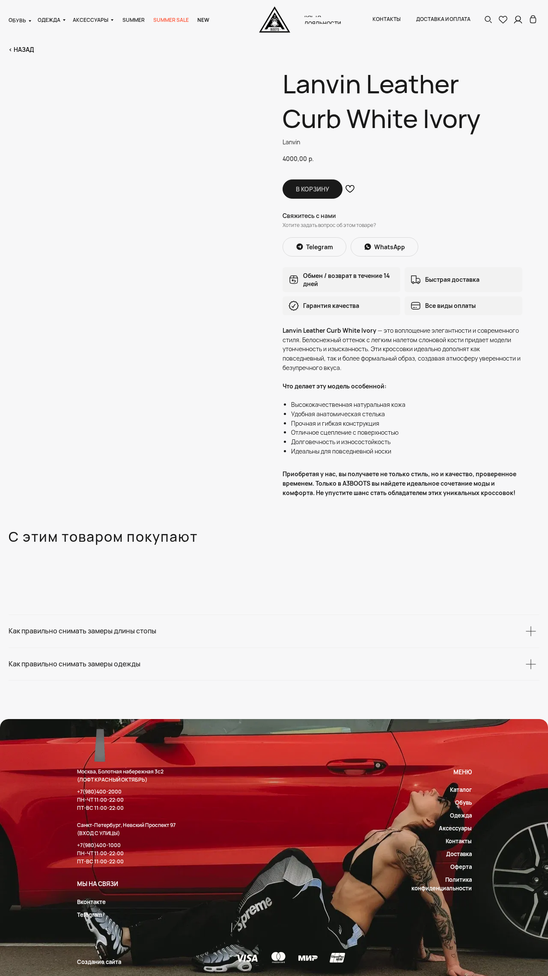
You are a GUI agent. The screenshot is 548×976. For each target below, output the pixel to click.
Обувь (463, 802)
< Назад (21, 49)
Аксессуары (455, 828)
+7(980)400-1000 (99, 845)
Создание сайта (99, 962)
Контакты (459, 841)
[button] (488, 19)
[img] (533, 19)
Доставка (459, 854)
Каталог (461, 790)
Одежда (461, 815)
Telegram (89, 915)
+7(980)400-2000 (99, 791)
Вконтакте (91, 902)
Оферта (461, 867)
